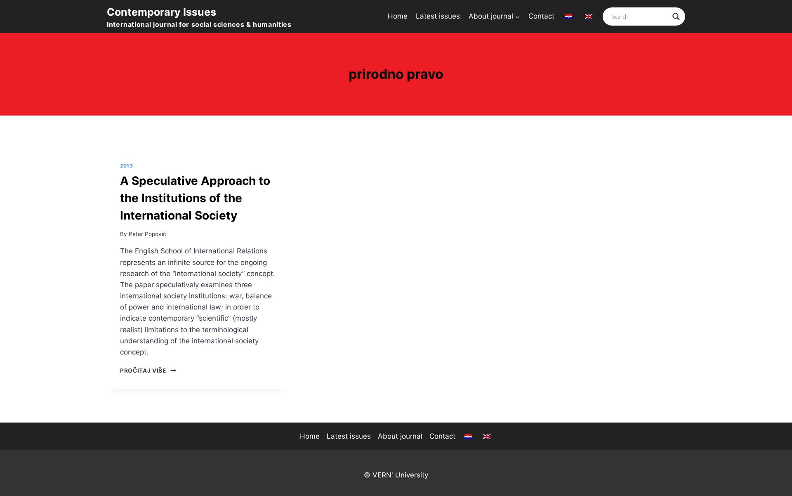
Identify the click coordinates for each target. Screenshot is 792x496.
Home (398, 16)
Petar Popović (147, 234)
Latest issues (438, 16)
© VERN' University (396, 475)
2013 (126, 166)
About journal (400, 436)
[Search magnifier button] (676, 16)
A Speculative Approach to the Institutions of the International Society (195, 198)
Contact (541, 16)
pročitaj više (148, 370)
